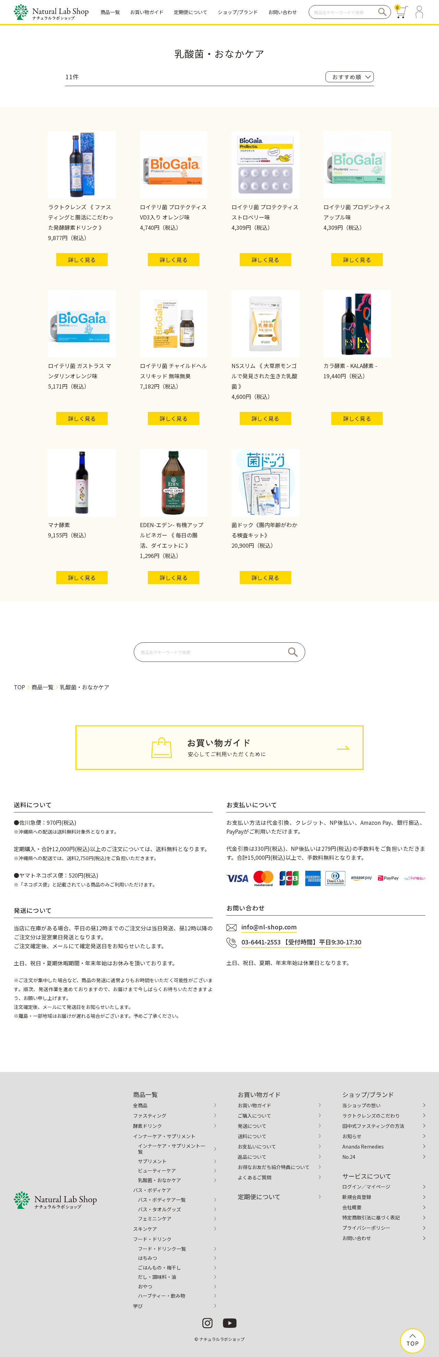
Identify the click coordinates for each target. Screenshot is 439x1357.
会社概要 (351, 1207)
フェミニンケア (154, 1218)
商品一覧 (43, 687)
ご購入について (254, 1115)
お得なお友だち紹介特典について (274, 1167)
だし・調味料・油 (157, 1276)
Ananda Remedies (363, 1146)
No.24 (348, 1156)
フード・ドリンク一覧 (162, 1248)
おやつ (145, 1286)
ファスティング (149, 1115)
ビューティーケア (157, 1170)
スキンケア (145, 1228)
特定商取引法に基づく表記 (371, 1217)
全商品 (140, 1105)
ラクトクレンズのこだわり (371, 1115)
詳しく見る (82, 259)
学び (138, 1305)
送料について (252, 1136)
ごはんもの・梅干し (159, 1267)
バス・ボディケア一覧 (162, 1199)
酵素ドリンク (147, 1125)
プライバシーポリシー (366, 1227)
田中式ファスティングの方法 (373, 1125)
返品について (252, 1156)
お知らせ (351, 1136)
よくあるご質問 (254, 1177)
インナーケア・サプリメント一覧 (171, 1148)
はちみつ (147, 1257)
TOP (19, 687)
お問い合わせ (356, 1238)
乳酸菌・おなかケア (159, 1180)
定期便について (259, 1196)
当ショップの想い (361, 1105)
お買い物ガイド (254, 1105)
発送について (252, 1125)
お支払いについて (257, 1146)
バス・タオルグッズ (159, 1209)
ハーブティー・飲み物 (161, 1295)
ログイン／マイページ (366, 1186)
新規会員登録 (356, 1196)
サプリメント (152, 1161)
